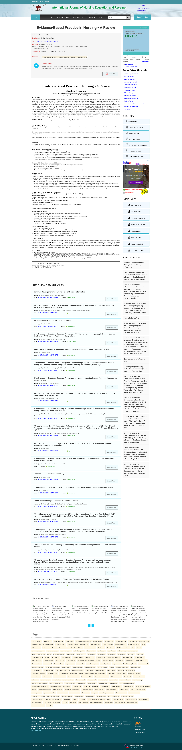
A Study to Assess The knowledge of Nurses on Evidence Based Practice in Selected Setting (71, 579)
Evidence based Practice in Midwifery (49, 474)
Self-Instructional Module (49, 647)
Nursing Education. (118, 699)
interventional (48, 663)
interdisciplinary (135, 667)
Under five (87, 686)
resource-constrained (38, 696)
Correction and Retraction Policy (134, 104)
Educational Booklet (37, 667)
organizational (56, 657)
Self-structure (84, 644)
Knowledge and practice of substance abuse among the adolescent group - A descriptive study (72, 349)
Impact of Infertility (90, 667)
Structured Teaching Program (86, 660)
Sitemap (76, 745)
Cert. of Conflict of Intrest (137, 145)
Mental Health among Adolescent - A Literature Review (56, 501)
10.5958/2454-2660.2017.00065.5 (48, 435)
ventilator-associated (122, 667)
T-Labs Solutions (136, 747)
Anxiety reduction (132, 702)
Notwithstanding (36, 670)
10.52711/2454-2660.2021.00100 (47, 370)
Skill (133, 647)
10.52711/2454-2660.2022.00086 (47, 571)
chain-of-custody (80, 680)
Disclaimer (127, 109)
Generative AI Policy (130, 87)
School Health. (66, 667)
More (91, 17)
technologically (47, 676)
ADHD (49, 654)
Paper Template (133, 133)
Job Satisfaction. (139, 657)
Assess (143, 644)
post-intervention (66, 651)
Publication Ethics (130, 95)
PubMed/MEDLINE (141, 660)
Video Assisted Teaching (143, 686)
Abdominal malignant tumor (83, 641)
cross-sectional (99, 689)
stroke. (47, 657)
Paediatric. (49, 705)
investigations (57, 680)
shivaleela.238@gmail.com (46, 38)
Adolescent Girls (143, 663)
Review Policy (128, 101)
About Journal (37, 2)
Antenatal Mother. (108, 660)
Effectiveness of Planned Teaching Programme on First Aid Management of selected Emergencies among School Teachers (74, 459)
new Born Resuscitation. (75, 647)
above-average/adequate (138, 689)
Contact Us (49, 2)
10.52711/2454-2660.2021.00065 (47, 552)
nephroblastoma (36, 641)
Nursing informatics (73, 676)
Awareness (131, 654)
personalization (121, 673)
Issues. (112, 667)
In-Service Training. (58, 654)
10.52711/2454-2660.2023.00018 (47, 41)
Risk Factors (140, 654)
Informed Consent (130, 79)
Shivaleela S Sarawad (46, 35)
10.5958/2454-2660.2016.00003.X (48, 451)
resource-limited (74, 692)
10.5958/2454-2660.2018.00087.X (48, 341)
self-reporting (122, 651)
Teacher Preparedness (38, 654)
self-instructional (144, 641)
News (101, 17)
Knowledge (62, 647)
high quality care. (82, 57)
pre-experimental (48, 644)
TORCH (98, 660)
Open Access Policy (130, 85)
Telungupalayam (48, 660)
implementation (36, 644)
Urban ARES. (111, 673)
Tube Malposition (100, 670)
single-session (117, 663)
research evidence (63, 57)
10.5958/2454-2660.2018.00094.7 (48, 401)
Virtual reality (108, 702)
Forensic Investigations (56, 683)
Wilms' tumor (69, 641)
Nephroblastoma (58, 641)
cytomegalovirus (36, 660)
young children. (97, 641)
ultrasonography (48, 670)
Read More (111, 299)
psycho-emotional (68, 680)
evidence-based (109, 641)
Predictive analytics (86, 676)
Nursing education (139, 676)
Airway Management (78, 670)
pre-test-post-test (61, 644)
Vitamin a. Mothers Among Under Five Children (92, 673)
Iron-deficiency (105, 686)
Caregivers (94, 692)
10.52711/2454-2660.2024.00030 (47, 506)
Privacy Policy (128, 93)
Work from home (127, 657)
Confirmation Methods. (38, 673)
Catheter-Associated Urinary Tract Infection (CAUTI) (47, 699)
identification (111, 651)
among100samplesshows (127, 683)
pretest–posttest (105, 663)
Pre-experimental (52, 673)
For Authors (78, 17)
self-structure (64, 673)
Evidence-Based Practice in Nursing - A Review (76, 27)
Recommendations (125, 680)
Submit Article (142, 17)
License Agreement (130, 82)
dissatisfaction (66, 657)
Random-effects (58, 663)
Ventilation (121, 670)
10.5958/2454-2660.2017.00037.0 (48, 537)
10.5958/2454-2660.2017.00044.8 (48, 297)
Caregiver (83, 699)
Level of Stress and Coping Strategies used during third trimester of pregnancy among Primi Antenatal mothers (75, 546)
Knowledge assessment (107, 692)
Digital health (127, 676)
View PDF (111, 74)
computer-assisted (133, 644)
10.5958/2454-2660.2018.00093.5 (48, 313)
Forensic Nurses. (70, 683)
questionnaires (132, 651)
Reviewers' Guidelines (131, 98)
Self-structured (89, 657)
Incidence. (95, 686)
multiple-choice (124, 689)
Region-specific (70, 663)
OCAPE (119, 647)
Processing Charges (134, 151)
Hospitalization (77, 686)
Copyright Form (134, 139)
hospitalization (81, 683)
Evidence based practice (49, 57)
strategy (73, 57)
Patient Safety (111, 670)
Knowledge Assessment (53, 667)
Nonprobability (92, 683)
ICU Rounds (89, 670)
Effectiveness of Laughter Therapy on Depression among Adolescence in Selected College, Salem (73, 487)
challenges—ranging (134, 673)
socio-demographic (78, 651)
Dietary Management (45, 689)
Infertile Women (102, 667)
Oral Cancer (101, 647)
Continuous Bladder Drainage (96, 699)
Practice (75, 699)
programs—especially (127, 696)
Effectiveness (36, 647)
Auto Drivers (110, 647)
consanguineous (36, 692)
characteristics (91, 651)
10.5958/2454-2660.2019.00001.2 (48, 385)
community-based (62, 692)
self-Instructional (73, 644)
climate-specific (92, 680)
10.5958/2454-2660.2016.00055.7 (48, 585)
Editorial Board (62, 17)
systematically (130, 660)
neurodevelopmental (52, 651)
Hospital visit (66, 686)
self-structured (81, 654)
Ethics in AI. (35, 680)
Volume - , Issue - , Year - (53, 51)
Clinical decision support (101, 676)
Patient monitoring (116, 676)
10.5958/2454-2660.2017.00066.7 (48, 493)
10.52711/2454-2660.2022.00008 (47, 418)
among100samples (55, 686)
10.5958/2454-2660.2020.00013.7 (48, 521)
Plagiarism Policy (129, 90)
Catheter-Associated (53, 696)
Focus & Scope (129, 76)
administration (133, 641)
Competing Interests (131, 74)
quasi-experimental (89, 647)
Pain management (120, 702)
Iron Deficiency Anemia (129, 663)
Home (35, 17)
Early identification (37, 657)
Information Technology (113, 657)
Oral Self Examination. (38, 651)
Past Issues (47, 17)
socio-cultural (119, 660)
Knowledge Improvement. (72, 689)
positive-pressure (121, 641)
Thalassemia (85, 692)
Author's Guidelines (136, 127)
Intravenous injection (38, 705)
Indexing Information (136, 157)
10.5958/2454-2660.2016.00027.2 (48, 355)
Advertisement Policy (131, 106)
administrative (36, 676)
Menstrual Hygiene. (92, 663)
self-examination (144, 699)
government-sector (49, 692)
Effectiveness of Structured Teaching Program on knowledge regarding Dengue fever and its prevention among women (76, 379)
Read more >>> (145, 61)
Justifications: (101, 651)
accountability (113, 680)
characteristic (48, 641)
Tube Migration (130, 670)
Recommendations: (120, 644)
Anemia (34, 689)
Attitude (139, 647)
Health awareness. (134, 692)
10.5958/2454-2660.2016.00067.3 (48, 479)
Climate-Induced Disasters (39, 683)
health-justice (103, 680)
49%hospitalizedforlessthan (40, 686)
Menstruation (81, 663)
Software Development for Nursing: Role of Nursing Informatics (59, 292)
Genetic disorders (121, 692)
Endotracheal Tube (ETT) (63, 670)
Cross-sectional (36, 663)
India (108, 699)
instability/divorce (78, 667)
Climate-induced (45, 680)
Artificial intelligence (59, 676)
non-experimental (78, 657)
